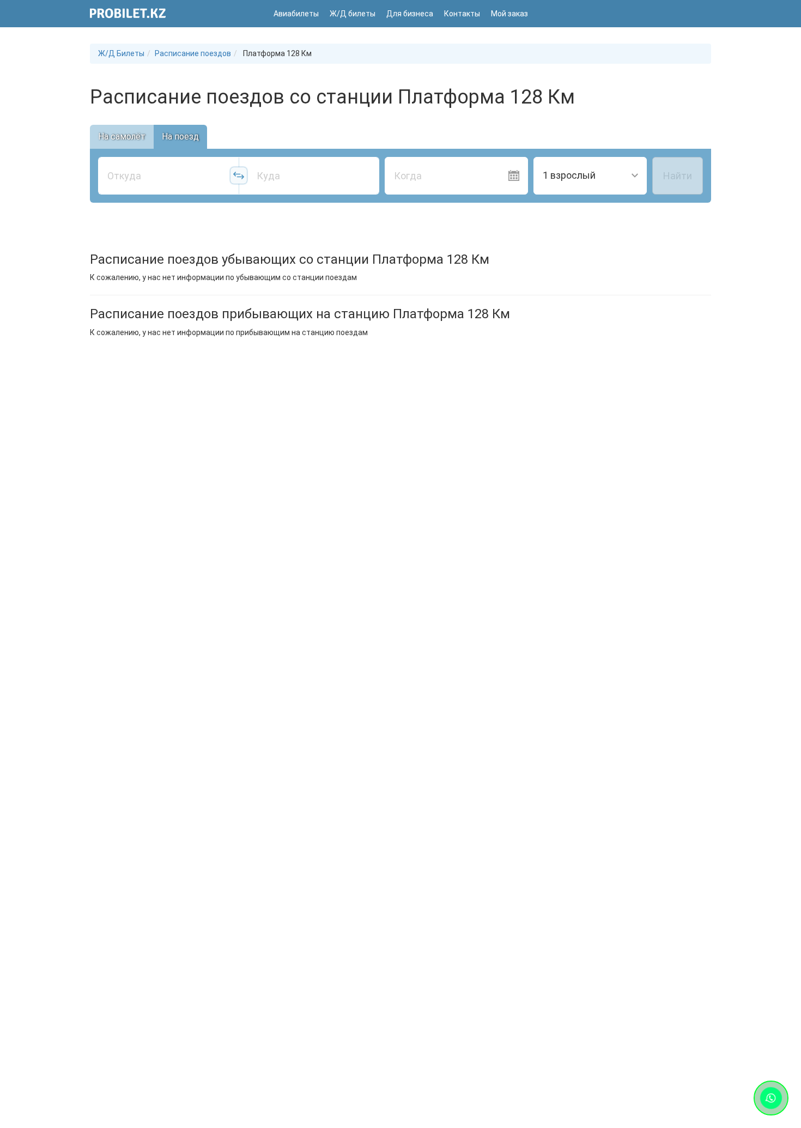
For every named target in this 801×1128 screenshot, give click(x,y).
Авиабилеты (296, 13)
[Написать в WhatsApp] (771, 1098)
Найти (677, 175)
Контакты (462, 13)
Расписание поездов (193, 53)
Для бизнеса (409, 13)
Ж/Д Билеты (121, 53)
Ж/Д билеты (352, 13)
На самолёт (121, 136)
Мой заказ (509, 13)
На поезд (180, 136)
